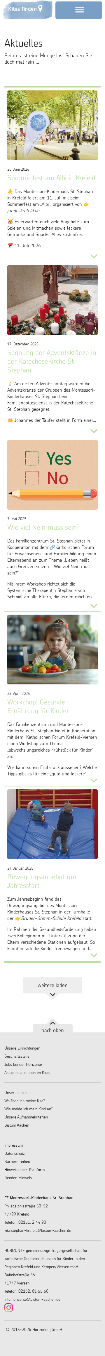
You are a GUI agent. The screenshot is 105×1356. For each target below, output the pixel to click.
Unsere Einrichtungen (22, 1048)
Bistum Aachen (16, 1125)
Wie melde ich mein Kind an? (28, 1108)
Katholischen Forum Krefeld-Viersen (61, 737)
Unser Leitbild (15, 1092)
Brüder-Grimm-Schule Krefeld (51, 918)
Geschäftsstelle (16, 1056)
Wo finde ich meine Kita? (24, 1100)
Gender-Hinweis (18, 1177)
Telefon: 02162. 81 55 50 (26, 1291)
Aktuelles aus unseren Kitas (27, 1072)
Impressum (13, 1145)
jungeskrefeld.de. (24, 210)
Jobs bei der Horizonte (23, 1064)
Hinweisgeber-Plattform (24, 1169)
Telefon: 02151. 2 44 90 (25, 1222)
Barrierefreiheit (17, 1161)
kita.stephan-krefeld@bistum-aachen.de (37, 1230)
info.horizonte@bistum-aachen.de (32, 1299)
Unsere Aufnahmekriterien (26, 1117)
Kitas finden (22, 9)
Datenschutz (14, 1153)
